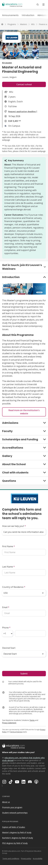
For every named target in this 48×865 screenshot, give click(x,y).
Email (5, 607)
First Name (8, 546)
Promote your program (12, 807)
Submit (24, 673)
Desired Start (8, 647)
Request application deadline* (22, 111)
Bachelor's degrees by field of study (17, 838)
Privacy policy (26, 858)
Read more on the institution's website (24, 412)
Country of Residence (13, 587)
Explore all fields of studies (13, 827)
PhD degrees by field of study (15, 843)
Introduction (28, 15)
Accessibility (37, 858)
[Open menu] (43, 4)
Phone (6, 627)
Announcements (10, 15)
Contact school (24, 84)
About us (6, 802)
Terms (32, 720)
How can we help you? (14, 526)
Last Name (8, 566)
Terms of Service (16, 732)
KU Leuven (7, 62)
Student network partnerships (15, 812)
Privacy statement (9, 723)
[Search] (37, 4)
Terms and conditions (10, 858)
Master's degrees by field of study (16, 832)
